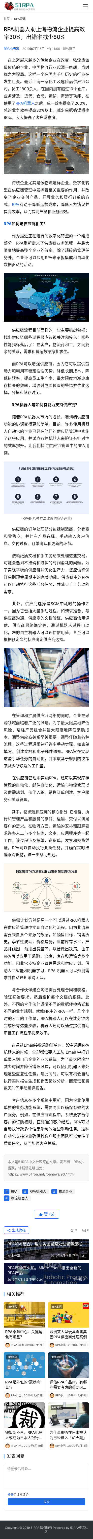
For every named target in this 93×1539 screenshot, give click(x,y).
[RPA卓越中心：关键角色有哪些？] (24, 1315)
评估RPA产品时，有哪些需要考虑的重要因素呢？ (68, 1385)
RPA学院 (12, 1306)
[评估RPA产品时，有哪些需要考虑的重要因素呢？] (69, 1365)
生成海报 (18, 1230)
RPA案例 (57, 1306)
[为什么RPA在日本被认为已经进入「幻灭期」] (69, 1415)
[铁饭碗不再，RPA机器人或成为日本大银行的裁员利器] (24, 1415)
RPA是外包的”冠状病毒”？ (22, 1385)
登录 (11, 1495)
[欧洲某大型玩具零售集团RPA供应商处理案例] (69, 1315)
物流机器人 (19, 1198)
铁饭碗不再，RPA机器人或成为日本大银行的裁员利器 (23, 1435)
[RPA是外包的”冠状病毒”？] (24, 1365)
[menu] (85, 6)
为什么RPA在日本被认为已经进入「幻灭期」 (68, 1435)
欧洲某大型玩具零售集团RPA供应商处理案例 (68, 1334)
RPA (15, 204)
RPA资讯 (69, 49)
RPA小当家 (11, 49)
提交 (47, 1502)
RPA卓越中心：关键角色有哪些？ (23, 1334)
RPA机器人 (25, 103)
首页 (7, 19)
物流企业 (65, 1191)
